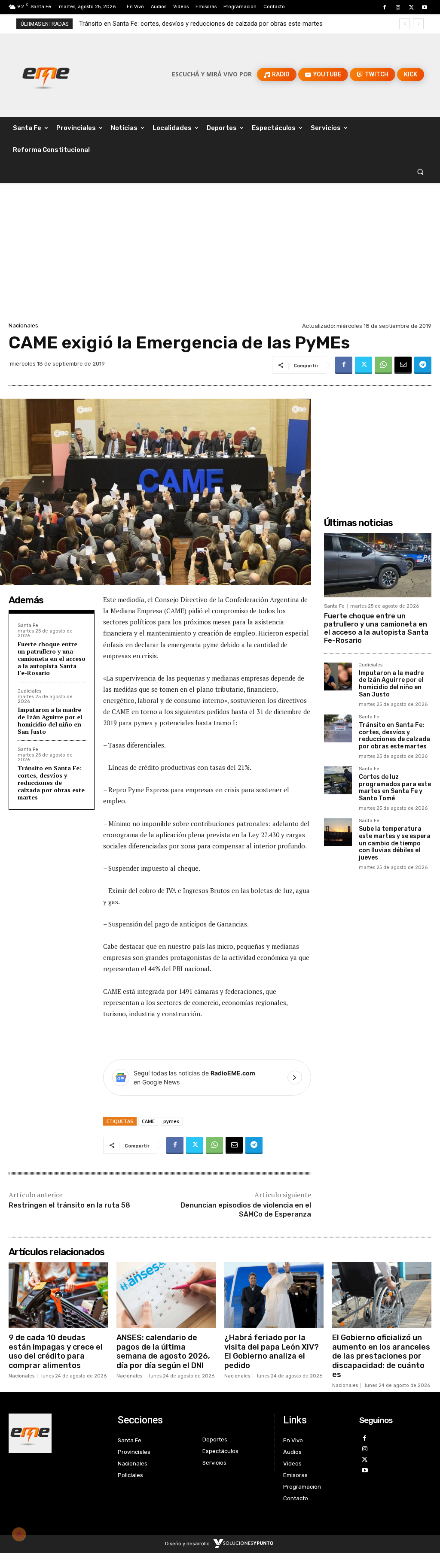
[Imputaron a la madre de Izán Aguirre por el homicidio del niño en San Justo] (338, 676)
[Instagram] (397, 7)
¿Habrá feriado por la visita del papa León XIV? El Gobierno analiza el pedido (271, 1351)
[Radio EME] (45, 74)
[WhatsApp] (383, 365)
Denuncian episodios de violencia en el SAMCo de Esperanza (245, 1209)
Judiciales (29, 691)
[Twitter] (411, 7)
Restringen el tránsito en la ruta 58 (69, 1205)
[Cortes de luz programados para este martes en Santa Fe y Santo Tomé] (338, 780)
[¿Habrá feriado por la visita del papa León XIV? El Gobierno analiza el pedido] (274, 1294)
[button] (420, 172)
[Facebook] (384, 7)
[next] (418, 23)
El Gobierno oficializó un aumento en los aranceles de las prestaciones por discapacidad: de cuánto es (381, 1356)
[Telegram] (422, 365)
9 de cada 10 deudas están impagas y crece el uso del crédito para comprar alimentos (56, 1351)
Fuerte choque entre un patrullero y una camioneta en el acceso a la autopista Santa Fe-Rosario (52, 658)
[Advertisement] (220, 256)
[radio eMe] (57, 1433)
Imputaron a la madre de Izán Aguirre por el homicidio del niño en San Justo (50, 720)
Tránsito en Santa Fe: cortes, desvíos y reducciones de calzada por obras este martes (51, 782)
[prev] (404, 23)
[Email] (403, 365)
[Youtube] (424, 7)
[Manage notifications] (19, 1534)
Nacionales (23, 325)
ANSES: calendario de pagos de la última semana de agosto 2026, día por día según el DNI (163, 1351)
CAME (148, 1121)
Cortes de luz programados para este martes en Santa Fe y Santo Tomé (181, 23)
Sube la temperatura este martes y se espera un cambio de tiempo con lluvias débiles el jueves (395, 843)
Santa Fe (28, 625)
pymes (171, 1121)
